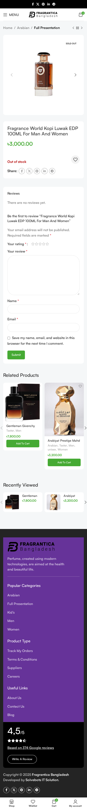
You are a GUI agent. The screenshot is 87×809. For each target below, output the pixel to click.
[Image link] (31, 546)
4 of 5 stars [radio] (43, 244)
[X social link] (38, 4)
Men (18, 430)
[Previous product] (73, 28)
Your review (17, 251)
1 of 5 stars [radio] (33, 244)
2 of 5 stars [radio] (36, 244)
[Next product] (82, 28)
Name (13, 301)
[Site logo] (43, 14)
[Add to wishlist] (75, 159)
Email (12, 319)
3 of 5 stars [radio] (40, 244)
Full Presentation (47, 28)
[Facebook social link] (33, 4)
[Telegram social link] (54, 4)
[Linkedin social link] (48, 4)
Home (7, 28)
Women (63, 449)
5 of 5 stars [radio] (47, 244)
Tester (10, 430)
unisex (52, 449)
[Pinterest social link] (43, 4)
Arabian (23, 28)
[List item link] (43, 595)
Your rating (16, 244)
